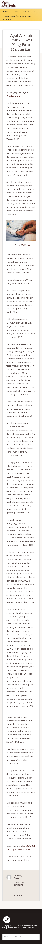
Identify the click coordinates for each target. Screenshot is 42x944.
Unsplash (26, 245)
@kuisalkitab (13, 96)
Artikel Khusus (21, 895)
